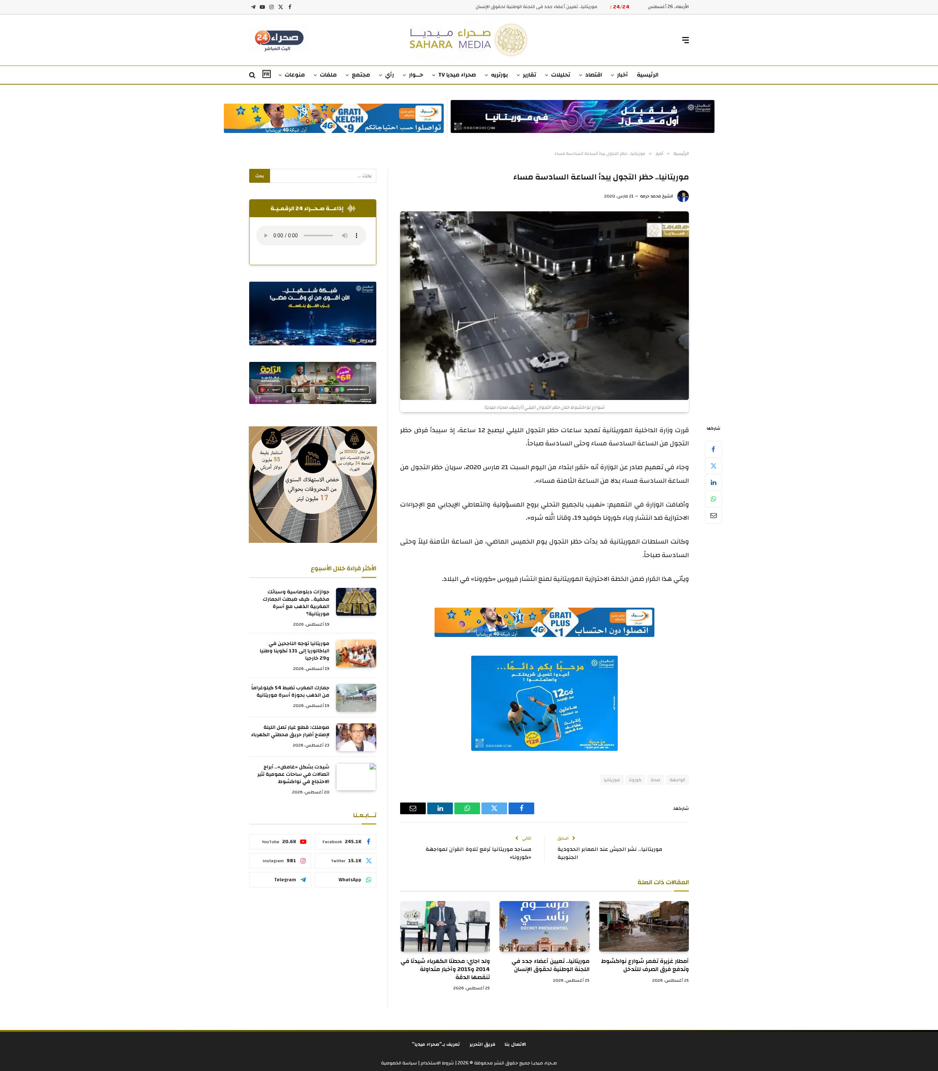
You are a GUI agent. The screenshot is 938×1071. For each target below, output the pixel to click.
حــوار (416, 74)
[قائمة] (685, 40)
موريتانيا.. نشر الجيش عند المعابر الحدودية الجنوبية (609, 853)
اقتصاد (593, 74)
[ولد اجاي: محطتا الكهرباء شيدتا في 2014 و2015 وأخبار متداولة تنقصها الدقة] (445, 926)
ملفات (328, 74)
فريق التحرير (482, 1044)
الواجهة (677, 779)
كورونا (635, 779)
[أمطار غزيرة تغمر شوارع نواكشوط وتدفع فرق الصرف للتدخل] (644, 926)
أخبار (622, 74)
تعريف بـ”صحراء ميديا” (436, 1044)
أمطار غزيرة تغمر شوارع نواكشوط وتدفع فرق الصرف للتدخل (645, 965)
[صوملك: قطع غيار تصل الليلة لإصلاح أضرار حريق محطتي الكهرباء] (356, 737)
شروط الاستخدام (437, 1063)
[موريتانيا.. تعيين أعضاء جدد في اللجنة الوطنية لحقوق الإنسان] (544, 926)
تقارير (529, 74)
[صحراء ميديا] (469, 40)
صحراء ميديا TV (457, 74)
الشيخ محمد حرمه (656, 196)
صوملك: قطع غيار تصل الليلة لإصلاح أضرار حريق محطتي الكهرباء (290, 731)
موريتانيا (612, 779)
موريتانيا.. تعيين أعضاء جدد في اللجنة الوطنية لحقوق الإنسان (536, 7)
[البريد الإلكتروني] (713, 515)
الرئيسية (647, 74)
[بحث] (253, 75)
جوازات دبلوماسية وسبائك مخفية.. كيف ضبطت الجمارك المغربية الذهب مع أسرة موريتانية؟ (296, 603)
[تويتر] (713, 465)
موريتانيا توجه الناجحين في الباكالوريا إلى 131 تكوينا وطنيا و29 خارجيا (294, 651)
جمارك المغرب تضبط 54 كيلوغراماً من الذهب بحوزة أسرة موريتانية (290, 692)
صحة (655, 779)
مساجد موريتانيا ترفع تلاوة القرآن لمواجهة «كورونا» (478, 853)
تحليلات (560, 74)
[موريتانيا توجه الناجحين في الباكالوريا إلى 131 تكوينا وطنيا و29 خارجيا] (356, 653)
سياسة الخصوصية (399, 1063)
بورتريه (499, 74)
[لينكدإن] (713, 482)
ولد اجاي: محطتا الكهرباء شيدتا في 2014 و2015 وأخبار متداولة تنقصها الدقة (445, 969)
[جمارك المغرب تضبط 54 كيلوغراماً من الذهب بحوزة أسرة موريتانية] (356, 698)
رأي (389, 74)
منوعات (295, 74)
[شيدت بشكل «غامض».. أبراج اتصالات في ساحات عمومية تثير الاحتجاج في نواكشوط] (356, 777)
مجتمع (361, 74)
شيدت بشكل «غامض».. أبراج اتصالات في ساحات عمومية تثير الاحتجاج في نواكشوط (293, 775)
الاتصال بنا (515, 1044)
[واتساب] (713, 498)
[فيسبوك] (713, 449)
